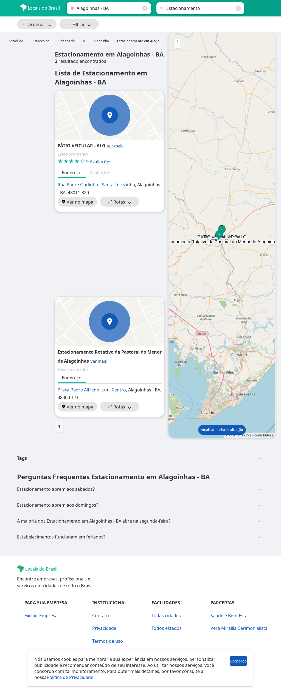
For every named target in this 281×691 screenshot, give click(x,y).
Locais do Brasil (43, 8)
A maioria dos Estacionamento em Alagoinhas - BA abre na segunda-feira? (93, 521)
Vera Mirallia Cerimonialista (239, 628)
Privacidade (104, 628)
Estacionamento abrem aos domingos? (57, 505)
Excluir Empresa (41, 616)
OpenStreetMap (241, 435)
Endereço (72, 173)
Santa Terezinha (118, 185)
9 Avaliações (84, 162)
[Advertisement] (109, 254)
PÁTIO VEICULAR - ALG (81, 146)
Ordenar (35, 24)
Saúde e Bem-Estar (229, 616)
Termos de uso (107, 641)
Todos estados (166, 628)
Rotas (118, 202)
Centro (119, 390)
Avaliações (100, 173)
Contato (100, 616)
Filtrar (78, 24)
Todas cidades (166, 616)
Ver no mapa (79, 202)
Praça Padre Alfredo (78, 390)
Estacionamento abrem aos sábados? (56, 489)
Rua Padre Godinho (78, 185)
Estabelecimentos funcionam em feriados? (61, 537)
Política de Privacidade (70, 677)
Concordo (238, 661)
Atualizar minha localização (222, 429)
